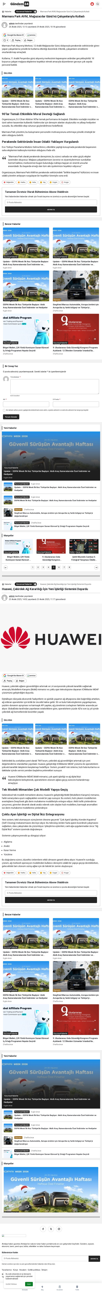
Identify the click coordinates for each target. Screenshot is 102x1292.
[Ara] (97, 3)
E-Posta (56, 399)
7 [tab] (64, 567)
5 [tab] (53, 567)
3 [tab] (43, 567)
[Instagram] (59, 1229)
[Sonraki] (96, 568)
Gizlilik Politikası (11, 1284)
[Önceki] (6, 568)
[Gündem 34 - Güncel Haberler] (20, 4)
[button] (35, 11)
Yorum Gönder (11, 417)
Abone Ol (51, 210)
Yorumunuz (15, 377)
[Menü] (4, 3)
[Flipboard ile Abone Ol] (31, 35)
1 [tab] (32, 567)
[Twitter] (51, 1229)
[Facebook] (43, 1229)
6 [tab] (58, 567)
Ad (5, 399)
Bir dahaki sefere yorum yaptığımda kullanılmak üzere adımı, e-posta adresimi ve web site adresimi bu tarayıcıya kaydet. (47, 410)
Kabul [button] (29, 1284)
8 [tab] (69, 567)
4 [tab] (48, 567)
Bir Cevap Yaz (11, 366)
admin (12, 23)
